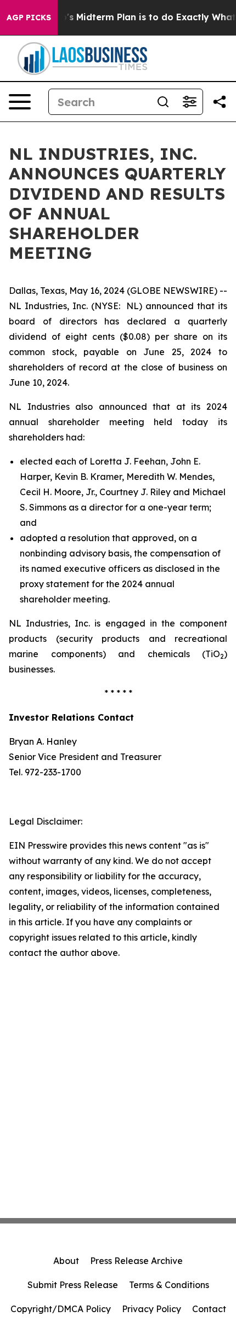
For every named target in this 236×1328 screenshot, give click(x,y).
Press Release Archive (136, 1260)
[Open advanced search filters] (189, 101)
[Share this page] (219, 102)
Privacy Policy (151, 1308)
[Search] (163, 101)
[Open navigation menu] (20, 102)
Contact (209, 1308)
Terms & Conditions (169, 1284)
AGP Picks (29, 17)
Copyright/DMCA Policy (60, 1308)
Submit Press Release (72, 1284)
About (66, 1260)
